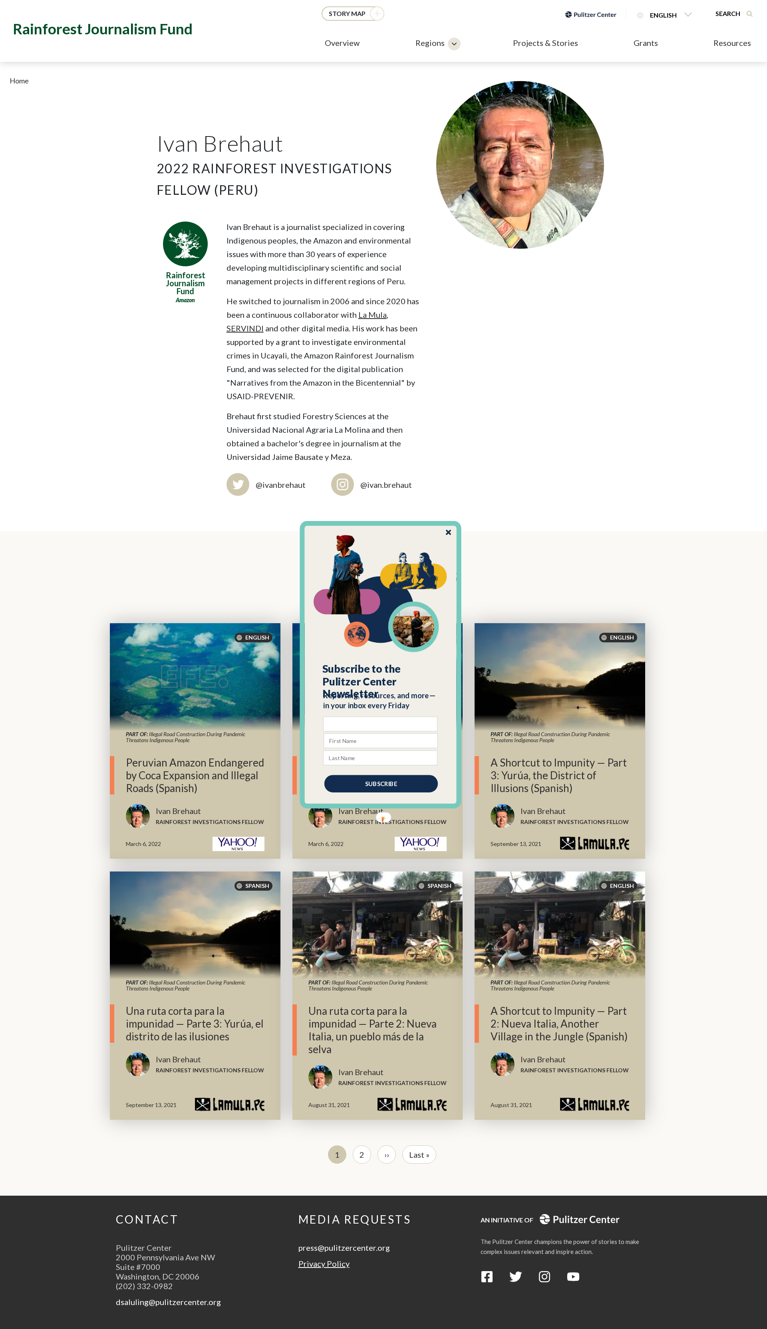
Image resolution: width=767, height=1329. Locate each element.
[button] (380, 681)
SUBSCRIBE (381, 783)
